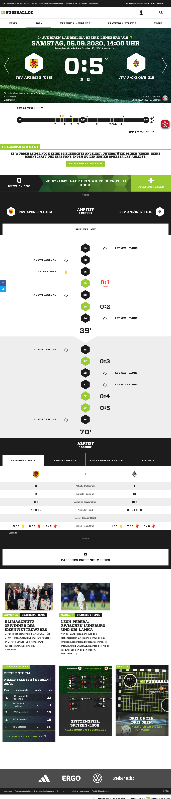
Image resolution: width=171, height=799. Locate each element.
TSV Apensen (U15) (34, 77)
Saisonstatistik (23, 460)
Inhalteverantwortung (80, 791)
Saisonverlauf (64, 460)
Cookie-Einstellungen (100, 791)
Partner (69, 3)
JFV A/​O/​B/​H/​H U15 (136, 77)
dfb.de (19, 3)
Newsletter (93, 3)
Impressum (7, 791)
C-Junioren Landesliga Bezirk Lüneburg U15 (82, 37)
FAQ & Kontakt (81, 3)
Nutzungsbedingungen (45, 791)
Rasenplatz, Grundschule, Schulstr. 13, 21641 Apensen (83, 48)
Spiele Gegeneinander (106, 460)
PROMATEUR (8, 3)
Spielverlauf (85, 229)
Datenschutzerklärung (24, 791)
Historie (148, 460)
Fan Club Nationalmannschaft (51, 3)
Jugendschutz (62, 791)
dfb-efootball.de (30, 3)
